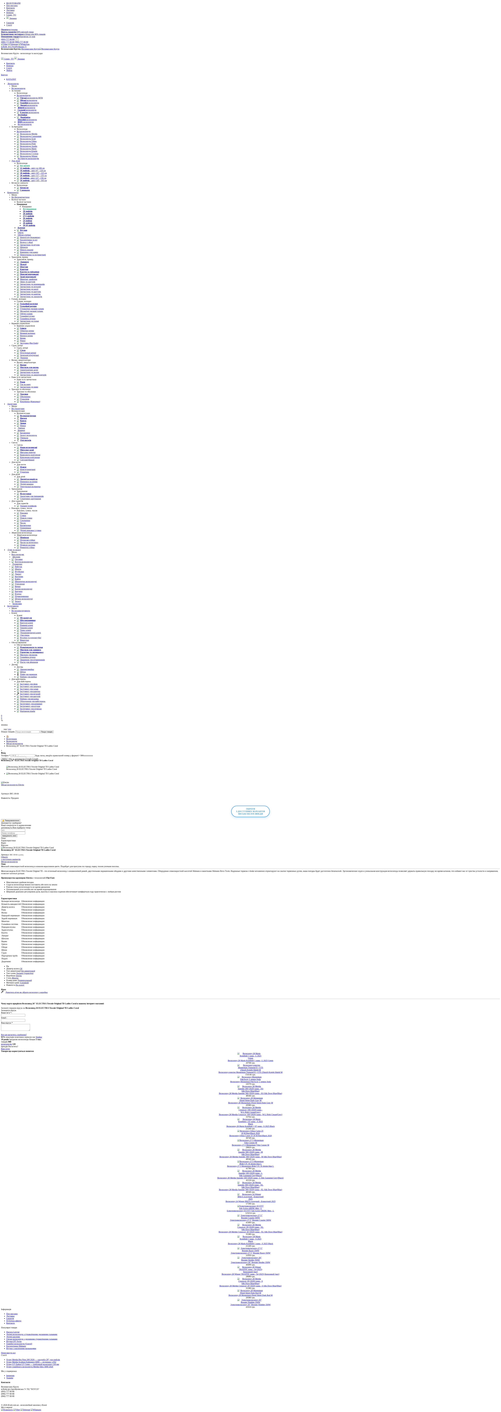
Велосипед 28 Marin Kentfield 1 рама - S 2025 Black (250, 1243)
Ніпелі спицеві (26, 250)
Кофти (18, 579)
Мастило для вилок (28, 655)
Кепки (17, 586)
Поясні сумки (26, 518)
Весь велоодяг (17, 554)
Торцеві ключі (26, 628)
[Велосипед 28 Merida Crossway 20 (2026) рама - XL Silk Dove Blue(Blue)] (250, 1229)
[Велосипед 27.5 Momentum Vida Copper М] (250, 1143)
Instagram (10, 1375)
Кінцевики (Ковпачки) (30, 401)
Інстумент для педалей (30, 694)
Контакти (10, 8)
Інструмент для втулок (30, 706)
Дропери (24, 358)
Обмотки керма (27, 331)
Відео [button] (3, 843)
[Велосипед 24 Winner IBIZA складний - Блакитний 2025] (250, 1199)
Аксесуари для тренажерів (32, 496)
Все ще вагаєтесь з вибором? (14, 1035)
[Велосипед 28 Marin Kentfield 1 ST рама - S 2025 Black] (250, 1124)
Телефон (5, 755)
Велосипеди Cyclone (29, 154)
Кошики (21, 430)
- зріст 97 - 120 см (33, 171)
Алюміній (24, 983)
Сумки (23, 515)
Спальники (25, 520)
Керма (23, 338)
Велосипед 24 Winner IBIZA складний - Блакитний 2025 (251, 1201)
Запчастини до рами (29, 387)
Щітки (23, 672)
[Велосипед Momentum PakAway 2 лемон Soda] (250, 1079)
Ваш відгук (6, 1023)
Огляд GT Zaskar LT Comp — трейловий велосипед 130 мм (32, 1364)
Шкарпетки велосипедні (26, 581)
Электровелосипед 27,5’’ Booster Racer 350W (250, 1253)
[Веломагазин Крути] (39, 49)
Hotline (39, 1037)
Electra (19, 976)
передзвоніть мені (9, 836)
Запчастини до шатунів (30, 292)
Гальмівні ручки (27, 316)
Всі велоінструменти (20, 611)
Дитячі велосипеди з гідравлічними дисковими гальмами (31, 1334)
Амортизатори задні (29, 370)
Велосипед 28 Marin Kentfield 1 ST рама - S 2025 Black (250, 1126)
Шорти (18, 569)
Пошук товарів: (8, 732)
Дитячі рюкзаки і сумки (30, 530)
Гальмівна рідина (27, 319)
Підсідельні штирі (28, 353)
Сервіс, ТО (11, 15)
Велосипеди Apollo (28, 146)
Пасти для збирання (29, 662)
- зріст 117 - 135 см (33, 175)
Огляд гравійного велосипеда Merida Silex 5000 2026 (29, 1367)
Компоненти (13, 192)
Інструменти (13, 606)
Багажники (25, 433)
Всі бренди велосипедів (28, 158)
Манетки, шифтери (28, 279)
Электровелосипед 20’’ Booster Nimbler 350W (250, 1305)
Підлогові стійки (27, 540)
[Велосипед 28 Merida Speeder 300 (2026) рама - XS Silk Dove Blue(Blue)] (250, 1091)
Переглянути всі (8, 1353)
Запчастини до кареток (30, 294)
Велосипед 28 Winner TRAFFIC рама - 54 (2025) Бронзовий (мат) (250, 1274)
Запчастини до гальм (29, 321)
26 (21, 968)
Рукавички (17, 564)
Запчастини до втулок (30, 245)
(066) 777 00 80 (21, 42)
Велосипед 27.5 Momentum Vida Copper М (250, 1145)
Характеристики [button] (8, 840)
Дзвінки (21, 428)
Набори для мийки (28, 677)
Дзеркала (24, 438)
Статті (9, 25)
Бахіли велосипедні (23, 589)
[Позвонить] (7, 1410)
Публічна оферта (13, 1321)
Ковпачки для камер (29, 252)
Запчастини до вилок (29, 372)
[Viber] (4, 44)
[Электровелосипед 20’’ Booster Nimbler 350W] (250, 1302)
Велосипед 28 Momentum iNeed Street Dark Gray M (250, 1103)
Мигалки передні (27, 452)
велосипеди (28, 100)
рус (9, 729)
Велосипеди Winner (28, 156)
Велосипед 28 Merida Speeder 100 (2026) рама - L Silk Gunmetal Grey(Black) (250, 1178)
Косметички (25, 525)
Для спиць (24, 635)
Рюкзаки (24, 513)
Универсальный (25, 980)
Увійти (9, 70)
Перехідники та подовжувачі (33, 255)
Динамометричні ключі (30, 633)
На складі (20, 985)
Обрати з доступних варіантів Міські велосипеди (250, 811)
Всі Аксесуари (17, 408)
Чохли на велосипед (29, 542)
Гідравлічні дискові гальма (32, 309)
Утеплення (20, 584)
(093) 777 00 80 (7, 39)
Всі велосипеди (18, 88)
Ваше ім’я (5, 1013)
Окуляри (19, 559)
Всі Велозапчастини (20, 197)
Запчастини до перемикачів (32, 284)
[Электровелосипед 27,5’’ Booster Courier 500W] (250, 1218)
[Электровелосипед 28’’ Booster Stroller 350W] (250, 1260)
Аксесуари (12, 404)
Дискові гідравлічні (24, 973)
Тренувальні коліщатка (30, 486)
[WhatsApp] (24, 44)
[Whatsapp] (36, 1410)
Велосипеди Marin (28, 149)
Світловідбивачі (27, 460)
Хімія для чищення (28, 674)
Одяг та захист (14, 550)
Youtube (9, 1378)
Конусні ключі (26, 623)
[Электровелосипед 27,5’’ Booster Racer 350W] (250, 1251)
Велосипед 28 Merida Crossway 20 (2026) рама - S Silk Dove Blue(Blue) (250, 1286)
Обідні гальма (26, 314)
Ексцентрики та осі (28, 240)
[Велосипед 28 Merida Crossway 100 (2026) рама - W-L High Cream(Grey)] (250, 1112)
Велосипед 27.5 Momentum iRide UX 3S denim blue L (250, 1166)
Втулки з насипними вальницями (21, 1348)
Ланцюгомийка (27, 669)
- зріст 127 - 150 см (33, 178)
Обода (20, 232)
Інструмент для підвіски (31, 709)
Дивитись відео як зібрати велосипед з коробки (26, 992)
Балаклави (17, 604)
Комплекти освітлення (30, 455)
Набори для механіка (29, 699)
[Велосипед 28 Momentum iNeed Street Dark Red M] (250, 1293)
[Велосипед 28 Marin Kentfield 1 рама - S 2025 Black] (250, 1241)
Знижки (13, 18)
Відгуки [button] (4, 845)
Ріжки (22, 341)
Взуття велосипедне (24, 562)
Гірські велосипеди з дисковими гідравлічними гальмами (31, 1339)
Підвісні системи (27, 545)
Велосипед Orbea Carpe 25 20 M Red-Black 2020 (250, 1136)
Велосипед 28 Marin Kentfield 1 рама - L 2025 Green (250, 1060)
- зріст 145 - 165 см (33, 180)
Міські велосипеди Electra (12, 785)
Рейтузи (18, 567)
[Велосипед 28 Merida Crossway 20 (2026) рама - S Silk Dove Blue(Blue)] (250, 1283)
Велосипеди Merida (28, 134)
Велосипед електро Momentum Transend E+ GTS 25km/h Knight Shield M (250, 1072)
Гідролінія (24, 399)
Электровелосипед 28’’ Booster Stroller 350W (250, 1262)
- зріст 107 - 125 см (33, 173)
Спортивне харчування (30, 499)
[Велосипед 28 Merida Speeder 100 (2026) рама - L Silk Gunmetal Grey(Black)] (250, 1175)
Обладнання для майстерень (32, 701)
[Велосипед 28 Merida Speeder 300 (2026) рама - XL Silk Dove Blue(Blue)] (250, 1187)
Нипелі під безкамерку (30, 237)
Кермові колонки (27, 333)
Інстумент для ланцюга (30, 686)
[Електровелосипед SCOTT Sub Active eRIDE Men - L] (250, 1208)
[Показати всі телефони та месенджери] (17, 39)
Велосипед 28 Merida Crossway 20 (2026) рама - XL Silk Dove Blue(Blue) (250, 1232)
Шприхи (24, 247)
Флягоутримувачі (27, 469)
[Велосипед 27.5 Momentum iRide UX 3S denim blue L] (250, 1164)
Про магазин (12, 5)
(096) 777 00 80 (7, 42)
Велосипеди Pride (28, 144)
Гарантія (10, 23)
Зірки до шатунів (27, 282)
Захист (18, 601)
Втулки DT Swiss (14, 1341)
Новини (9, 12)
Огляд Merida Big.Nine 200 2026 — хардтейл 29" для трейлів (33, 1360)
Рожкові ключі (26, 625)
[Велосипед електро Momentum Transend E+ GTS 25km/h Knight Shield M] (250, 1070)
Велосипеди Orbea (28, 141)
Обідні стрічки (24, 235)
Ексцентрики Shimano (16, 1346)
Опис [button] (3, 838)
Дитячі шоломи (13, 1337)
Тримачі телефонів (28, 506)
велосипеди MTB (31, 98)
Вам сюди (5, 1049)
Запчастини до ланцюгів (31, 296)
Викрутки (24, 640)
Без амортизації (28, 971)
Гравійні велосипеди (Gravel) (19, 1344)
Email (3, 1018)
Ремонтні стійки (27, 547)
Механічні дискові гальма (31, 311)
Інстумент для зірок (29, 684)
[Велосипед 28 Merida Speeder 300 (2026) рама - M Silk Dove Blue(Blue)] (250, 1154)
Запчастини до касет (29, 289)
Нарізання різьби (27, 711)
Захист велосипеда (28, 435)
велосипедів (6, 1044)
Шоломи (16, 557)
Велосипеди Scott (28, 139)
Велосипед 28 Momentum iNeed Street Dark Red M (251, 1295)
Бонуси (4, 75)
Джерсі (18, 574)
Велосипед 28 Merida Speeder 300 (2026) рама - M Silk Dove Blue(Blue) (250, 1157)
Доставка (10, 10)
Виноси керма (26, 336)
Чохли (23, 523)
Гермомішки (25, 528)
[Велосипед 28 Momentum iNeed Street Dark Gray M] (250, 1100)
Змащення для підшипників (32, 660)
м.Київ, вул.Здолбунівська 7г (14, 47)
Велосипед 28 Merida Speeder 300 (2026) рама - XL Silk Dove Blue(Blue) (250, 1190)
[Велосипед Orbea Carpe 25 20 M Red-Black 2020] (250, 1133)
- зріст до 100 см (32, 168)
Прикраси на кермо (28, 481)
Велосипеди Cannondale (30, 136)
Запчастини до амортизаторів (33, 375)
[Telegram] (13, 44)
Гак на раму (25, 384)
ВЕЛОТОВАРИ (13, 3)
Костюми (19, 576)
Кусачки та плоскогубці (30, 638)
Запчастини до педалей (30, 287)
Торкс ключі (25, 630)
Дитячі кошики (27, 484)
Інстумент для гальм (29, 689)
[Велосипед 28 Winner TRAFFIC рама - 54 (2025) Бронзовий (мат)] (250, 1272)
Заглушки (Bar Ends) (29, 343)
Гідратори (24, 472)
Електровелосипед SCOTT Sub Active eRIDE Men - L (250, 1211)
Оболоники (25, 396)
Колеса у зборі (26, 242)
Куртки (18, 594)
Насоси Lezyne (12, 1332)
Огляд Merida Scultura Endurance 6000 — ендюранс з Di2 (31, 1362)
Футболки (19, 571)
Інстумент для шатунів (30, 696)
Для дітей (15, 161)
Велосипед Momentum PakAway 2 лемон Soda (250, 1082)
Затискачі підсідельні (29, 355)
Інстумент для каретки (30, 691)
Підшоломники (22, 596)
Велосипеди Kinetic (28, 151)
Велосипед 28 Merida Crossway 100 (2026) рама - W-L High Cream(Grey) (250, 1114)
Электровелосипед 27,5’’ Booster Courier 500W (250, 1220)
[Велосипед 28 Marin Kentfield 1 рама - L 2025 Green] (250, 1058)
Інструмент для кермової (31, 704)
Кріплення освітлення (30, 457)
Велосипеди (13, 84)
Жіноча (15, 978)
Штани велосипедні (24, 599)
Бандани (18, 591)
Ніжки (23, 426)
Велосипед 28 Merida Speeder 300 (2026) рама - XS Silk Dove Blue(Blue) (250, 1093)
